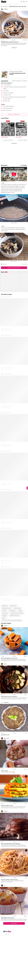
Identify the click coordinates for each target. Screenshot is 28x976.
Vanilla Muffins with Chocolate (7, 917)
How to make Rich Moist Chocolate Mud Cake (10, 843)
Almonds (4, 615)
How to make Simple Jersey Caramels (9, 658)
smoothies (13, 605)
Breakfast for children (17, 613)
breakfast (5, 605)
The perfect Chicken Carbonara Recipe (9, 879)
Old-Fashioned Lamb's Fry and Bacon (9, 696)
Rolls (3, 618)
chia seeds (5, 613)
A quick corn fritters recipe (7, 805)
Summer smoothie (14, 615)
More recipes (14, 923)
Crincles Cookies (4, 770)
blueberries (12, 610)
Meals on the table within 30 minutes (12, 620)
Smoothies (5, 6)
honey (20, 610)
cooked (4, 610)
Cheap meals (17, 608)
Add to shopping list (14, 114)
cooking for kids (6, 608)
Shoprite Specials (4, 137)
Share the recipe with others (14, 267)
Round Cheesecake (5, 734)
